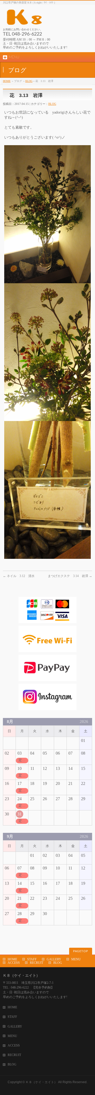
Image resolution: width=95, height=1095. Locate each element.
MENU (76, 959)
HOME (7, 81)
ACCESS (14, 963)
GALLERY (54, 959)
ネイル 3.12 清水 (19, 576)
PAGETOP (80, 951)
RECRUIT (36, 963)
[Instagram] (47, 708)
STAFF (32, 959)
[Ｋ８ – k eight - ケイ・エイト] (47, 18)
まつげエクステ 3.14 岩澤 (70, 576)
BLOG (28, 81)
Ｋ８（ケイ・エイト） (41, 1082)
